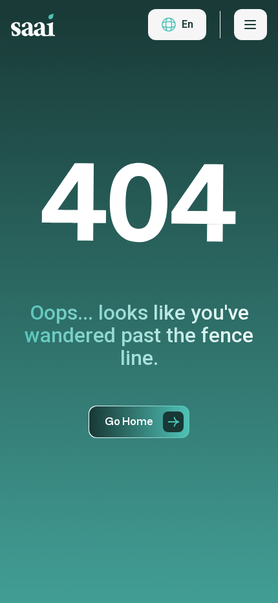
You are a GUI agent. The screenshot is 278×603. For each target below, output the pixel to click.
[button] (177, 24)
